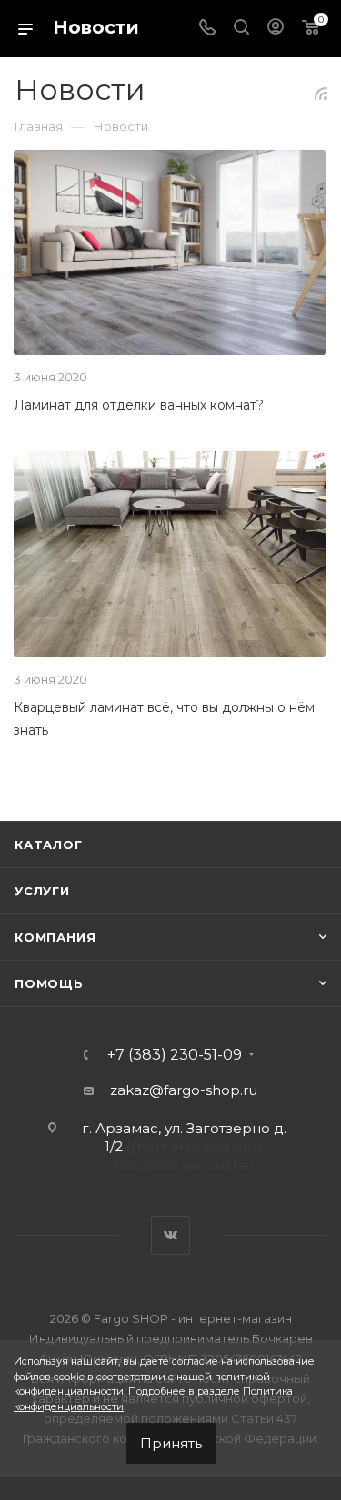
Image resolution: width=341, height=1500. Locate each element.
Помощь (49, 983)
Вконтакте (170, 1235)
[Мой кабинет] (275, 28)
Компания (55, 937)
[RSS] (321, 93)
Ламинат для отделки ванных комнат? (139, 405)
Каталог (49, 844)
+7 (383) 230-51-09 (174, 1055)
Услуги (42, 890)
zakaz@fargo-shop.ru (183, 1090)
